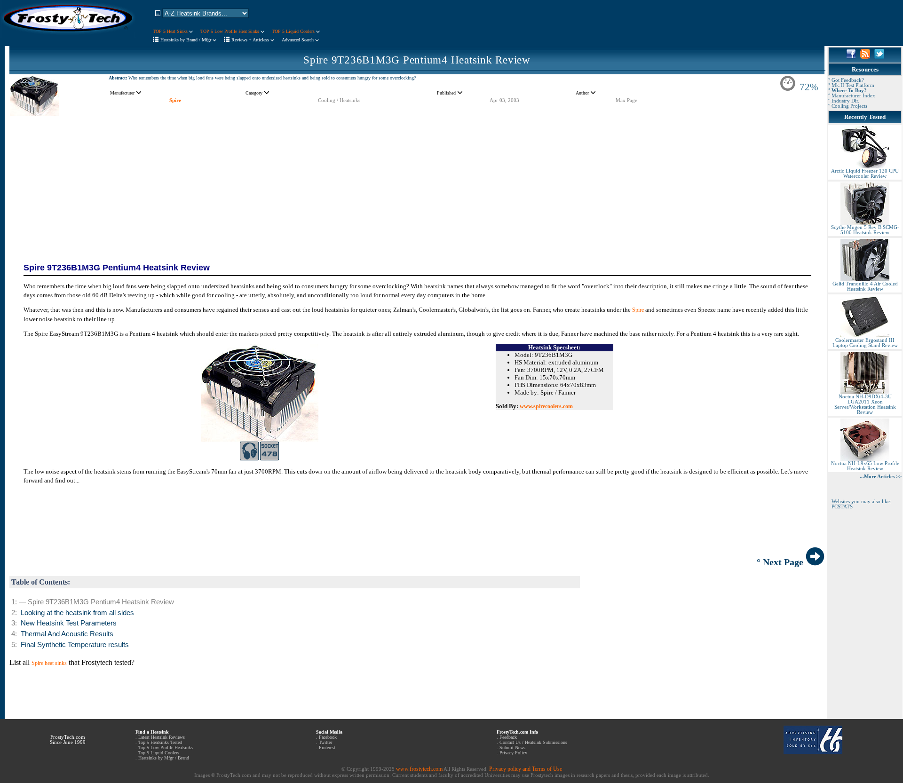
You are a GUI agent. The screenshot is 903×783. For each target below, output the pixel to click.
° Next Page (781, 562)
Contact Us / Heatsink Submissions (533, 742)
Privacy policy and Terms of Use (525, 769)
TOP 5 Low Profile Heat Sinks (230, 31)
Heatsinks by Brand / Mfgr (186, 39)
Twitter (325, 742)
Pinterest (327, 747)
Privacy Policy (513, 752)
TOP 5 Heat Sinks (171, 31)
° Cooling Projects (847, 106)
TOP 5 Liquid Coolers (294, 31)
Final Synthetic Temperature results (75, 645)
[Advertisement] (417, 183)
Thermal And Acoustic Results (67, 634)
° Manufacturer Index (851, 95)
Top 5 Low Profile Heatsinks (165, 747)
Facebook (328, 737)
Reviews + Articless (250, 39)
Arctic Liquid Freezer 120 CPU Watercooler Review (865, 173)
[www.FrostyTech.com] (68, 35)
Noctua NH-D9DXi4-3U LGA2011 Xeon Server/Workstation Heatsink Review (865, 404)
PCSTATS (842, 506)
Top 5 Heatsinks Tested (160, 742)
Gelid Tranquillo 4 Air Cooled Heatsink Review (865, 286)
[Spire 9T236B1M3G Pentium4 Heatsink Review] (34, 115)
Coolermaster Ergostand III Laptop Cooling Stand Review (865, 343)
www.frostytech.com (419, 769)
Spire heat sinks (49, 663)
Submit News (512, 747)
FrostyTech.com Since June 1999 (68, 740)
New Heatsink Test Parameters (69, 623)
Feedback (508, 737)
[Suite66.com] (813, 752)
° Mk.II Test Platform (851, 85)
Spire (175, 100)
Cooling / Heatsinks (339, 100)
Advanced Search (298, 39)
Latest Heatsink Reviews (161, 737)
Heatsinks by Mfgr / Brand (163, 757)
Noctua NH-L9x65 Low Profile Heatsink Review (865, 466)
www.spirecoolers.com (546, 406)
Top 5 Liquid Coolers (158, 752)
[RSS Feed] (865, 57)
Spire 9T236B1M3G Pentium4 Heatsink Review (417, 60)
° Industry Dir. (843, 100)
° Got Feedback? (846, 80)
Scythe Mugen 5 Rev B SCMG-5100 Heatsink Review (865, 230)
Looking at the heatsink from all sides (77, 613)
